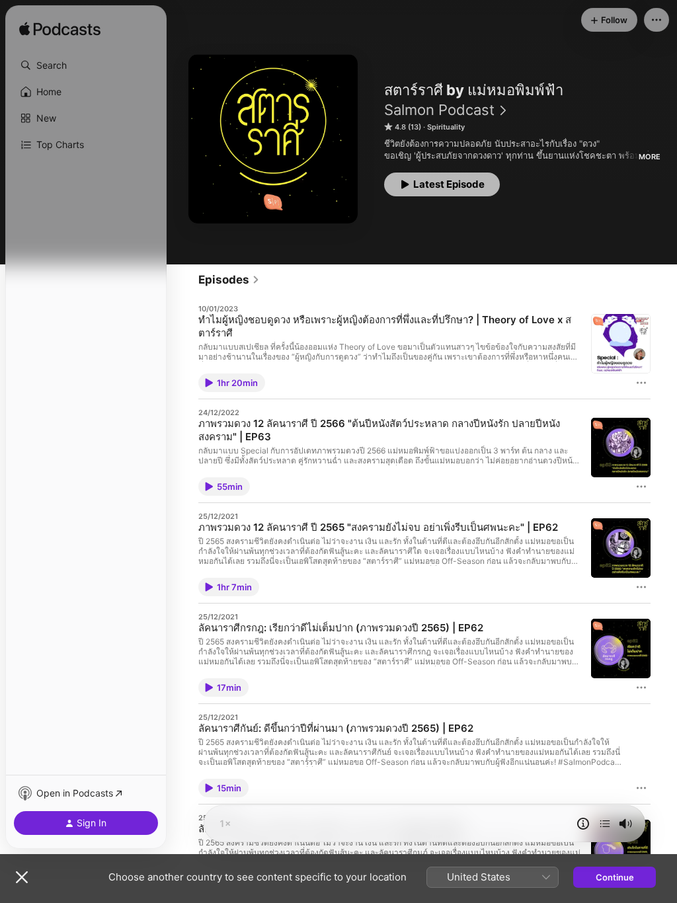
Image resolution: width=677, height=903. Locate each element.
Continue (615, 877)
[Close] (22, 877)
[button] (86, 65)
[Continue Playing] (605, 823)
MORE (649, 156)
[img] (59, 29)
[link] (229, 279)
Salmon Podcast (439, 109)
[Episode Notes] (583, 823)
